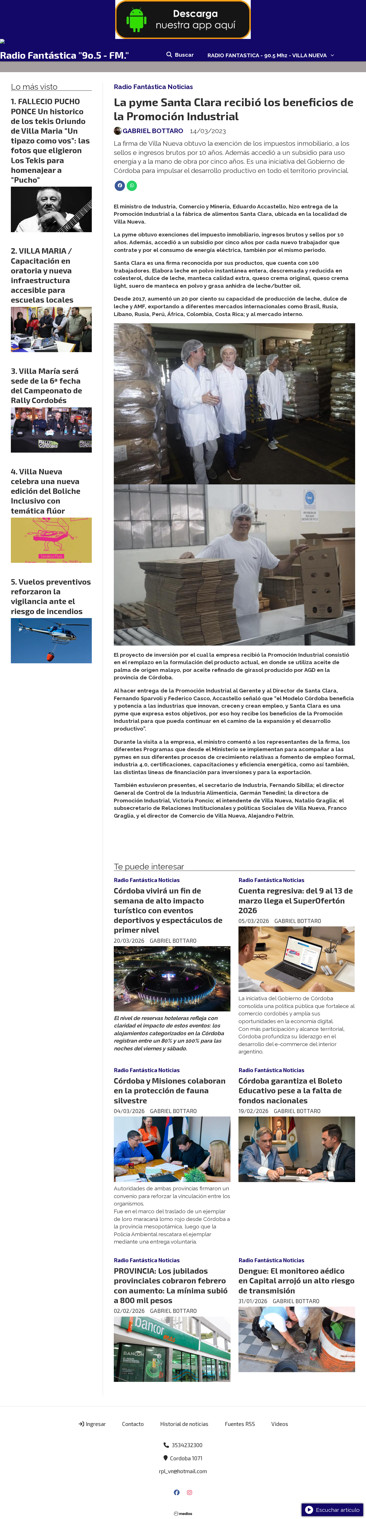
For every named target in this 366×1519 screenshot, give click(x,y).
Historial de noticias (184, 1424)
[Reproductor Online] (183, 41)
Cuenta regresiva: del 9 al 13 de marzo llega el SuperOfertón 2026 (295, 900)
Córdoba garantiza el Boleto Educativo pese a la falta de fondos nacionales (290, 1090)
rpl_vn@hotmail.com (183, 1471)
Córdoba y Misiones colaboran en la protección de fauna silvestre (170, 1090)
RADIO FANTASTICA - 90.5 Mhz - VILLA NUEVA (267, 55)
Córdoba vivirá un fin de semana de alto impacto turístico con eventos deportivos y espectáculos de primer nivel (168, 910)
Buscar (184, 55)
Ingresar (95, 1424)
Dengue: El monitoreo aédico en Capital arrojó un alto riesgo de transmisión (296, 1280)
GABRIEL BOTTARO (153, 131)
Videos (279, 1424)
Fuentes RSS (240, 1424)
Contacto (133, 1424)
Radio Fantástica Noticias (153, 86)
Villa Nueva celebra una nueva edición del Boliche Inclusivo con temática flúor (45, 491)
